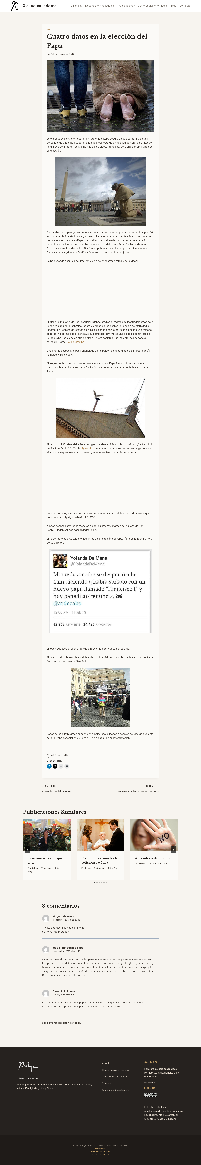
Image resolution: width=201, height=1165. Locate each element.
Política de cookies (100, 1154)
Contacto (185, 5)
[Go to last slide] (27, 849)
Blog (173, 5)
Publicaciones (126, 5)
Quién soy (76, 5)
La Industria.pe (75, 342)
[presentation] (47, 835)
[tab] (94, 882)
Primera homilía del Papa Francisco (138, 789)
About (105, 1063)
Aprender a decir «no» (152, 858)
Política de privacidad (100, 1151)
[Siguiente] (173, 849)
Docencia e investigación (100, 5)
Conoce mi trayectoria (114, 1076)
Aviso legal (100, 1148)
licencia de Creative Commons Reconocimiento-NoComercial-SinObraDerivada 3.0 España (163, 1115)
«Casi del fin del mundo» (56, 789)
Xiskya (54, 54)
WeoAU (87, 448)
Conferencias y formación (153, 5)
